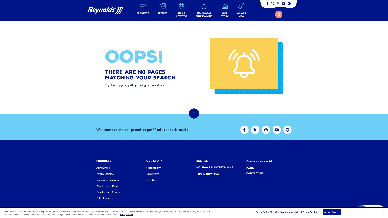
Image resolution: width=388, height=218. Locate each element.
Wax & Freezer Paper (107, 185)
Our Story (151, 179)
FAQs (250, 168)
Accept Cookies (332, 212)
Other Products (104, 198)
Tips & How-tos (207, 173)
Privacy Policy (126, 214)
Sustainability (153, 167)
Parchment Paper (105, 173)
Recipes (202, 160)
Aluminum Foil (103, 167)
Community (152, 173)
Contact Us (255, 173)
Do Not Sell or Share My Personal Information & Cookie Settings (287, 212)
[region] (194, 212)
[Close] (383, 212)
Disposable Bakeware (107, 179)
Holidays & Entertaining (215, 167)
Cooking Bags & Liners (108, 191)
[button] (143, 10)
